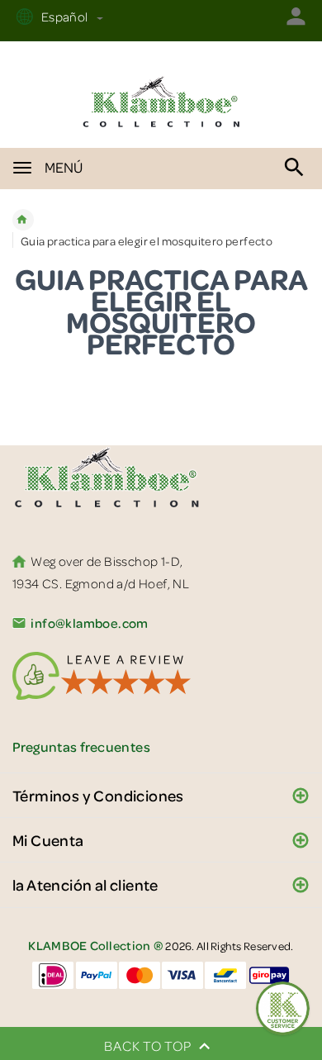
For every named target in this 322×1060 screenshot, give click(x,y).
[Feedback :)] (283, 1008)
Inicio (23, 220)
